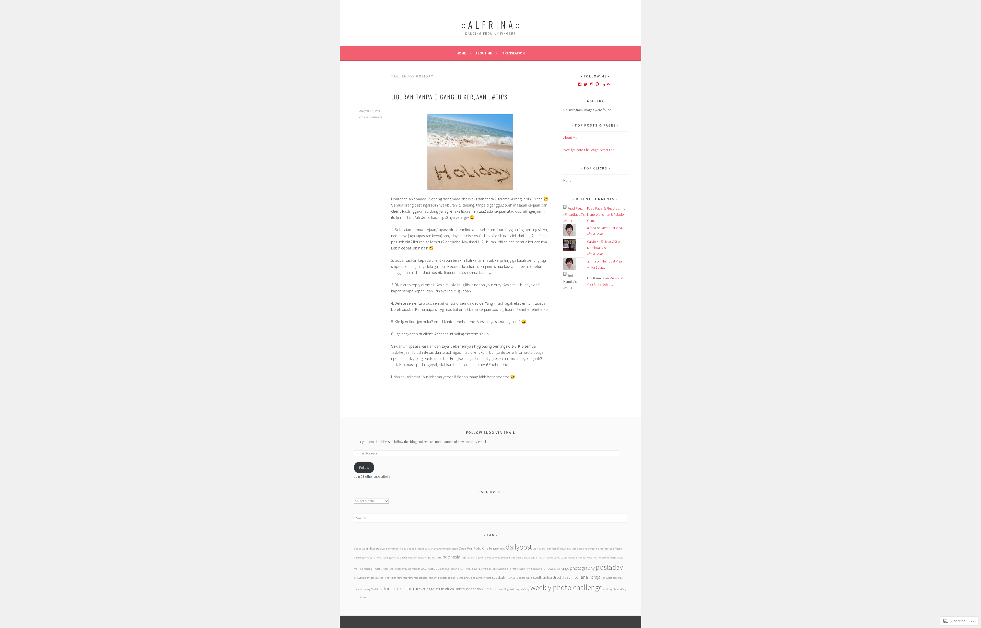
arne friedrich (395, 548)
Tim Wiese (606, 577)
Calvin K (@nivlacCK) (602, 241)
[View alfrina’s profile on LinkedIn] (603, 84)
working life (609, 589)
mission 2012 (419, 568)
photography (582, 568)
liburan (542, 557)
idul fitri (436, 557)
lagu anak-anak (519, 557)
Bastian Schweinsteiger (438, 548)
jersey (487, 557)
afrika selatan (376, 548)
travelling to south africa (435, 588)
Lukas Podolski (568, 557)
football (609, 548)
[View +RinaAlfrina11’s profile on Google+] (609, 84)
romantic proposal (418, 577)
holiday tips (424, 557)
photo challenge (556, 568)
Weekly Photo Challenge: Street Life (588, 149)
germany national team (375, 557)
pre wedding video (364, 577)
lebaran (532, 557)
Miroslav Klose (403, 568)
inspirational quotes (472, 557)
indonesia (451, 557)
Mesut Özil (388, 568)
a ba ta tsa (359, 548)
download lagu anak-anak (574, 548)
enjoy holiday (596, 548)
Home (461, 53)
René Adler (390, 577)
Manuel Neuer (585, 557)
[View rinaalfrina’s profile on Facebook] (580, 84)
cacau (455, 548)
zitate (362, 597)
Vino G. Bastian (490, 589)
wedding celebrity (519, 589)
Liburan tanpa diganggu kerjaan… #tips (449, 96)
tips (615, 577)
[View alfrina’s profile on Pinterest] (597, 84)
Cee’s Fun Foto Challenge (478, 548)
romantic (402, 577)
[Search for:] (490, 518)
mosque (433, 568)
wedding (504, 589)
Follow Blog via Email (490, 432)
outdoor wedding (498, 568)
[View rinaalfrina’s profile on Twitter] (585, 84)
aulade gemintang (414, 548)
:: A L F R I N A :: (491, 24)
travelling (405, 588)
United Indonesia (468, 588)
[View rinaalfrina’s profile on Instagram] (591, 84)
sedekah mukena (505, 577)
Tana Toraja (589, 577)
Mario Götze (616, 557)
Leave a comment (369, 117)
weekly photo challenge (566, 587)
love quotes (553, 557)
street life (559, 577)
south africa (542, 577)
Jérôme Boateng (501, 557)
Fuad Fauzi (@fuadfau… (605, 208)
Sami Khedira (483, 577)
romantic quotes (438, 577)
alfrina (591, 227)
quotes (379, 577)
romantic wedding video (461, 577)
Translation (513, 53)
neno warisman (448, 568)
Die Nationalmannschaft (546, 548)
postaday (609, 567)
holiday (412, 557)
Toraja (389, 588)
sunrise (572, 577)
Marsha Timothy (373, 568)
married (358, 568)
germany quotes (398, 557)
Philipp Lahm (535, 568)
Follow (364, 467)
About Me (483, 53)
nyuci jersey (464, 568)
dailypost (519, 547)
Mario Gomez (601, 557)
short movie (525, 577)
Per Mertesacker (518, 568)
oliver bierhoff (480, 568)
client (501, 548)
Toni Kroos (376, 589)
